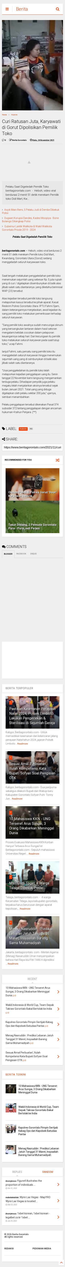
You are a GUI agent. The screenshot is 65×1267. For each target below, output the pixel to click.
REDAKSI (9, 1248)
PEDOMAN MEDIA (41, 1248)
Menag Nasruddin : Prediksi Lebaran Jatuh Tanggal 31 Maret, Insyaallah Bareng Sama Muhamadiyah (38, 1151)
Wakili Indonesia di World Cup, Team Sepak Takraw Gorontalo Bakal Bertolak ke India (38, 1110)
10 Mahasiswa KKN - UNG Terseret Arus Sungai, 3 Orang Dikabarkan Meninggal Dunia (37, 1089)
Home (4, 115)
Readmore (22, 744)
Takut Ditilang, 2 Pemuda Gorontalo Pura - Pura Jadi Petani (32, 526)
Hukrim (14, 115)
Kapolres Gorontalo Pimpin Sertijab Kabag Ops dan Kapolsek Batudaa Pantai (38, 1131)
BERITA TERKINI (16, 1074)
